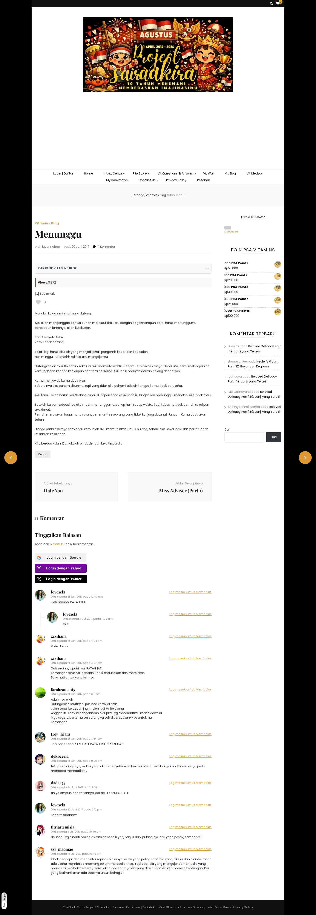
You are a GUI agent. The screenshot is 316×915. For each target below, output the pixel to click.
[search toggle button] (271, 3)
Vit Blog (230, 173)
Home (88, 173)
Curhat (42, 454)
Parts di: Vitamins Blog (58, 268)
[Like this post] (38, 302)
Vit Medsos (255, 173)
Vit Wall (208, 173)
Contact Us (146, 180)
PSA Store (140, 173)
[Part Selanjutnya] (305, 457)
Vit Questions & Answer (175, 173)
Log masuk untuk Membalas (190, 592)
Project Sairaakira (98, 907)
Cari (227, 429)
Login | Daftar (63, 173)
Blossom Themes (179, 907)
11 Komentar (106, 246)
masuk (58, 544)
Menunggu (231, 231)
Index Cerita (113, 173)
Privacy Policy (176, 180)
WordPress (223, 907)
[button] (45, 294)
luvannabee (51, 246)
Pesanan (203, 180)
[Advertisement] (158, 137)
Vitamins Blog (47, 223)
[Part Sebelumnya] (10, 457)
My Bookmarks (117, 180)
